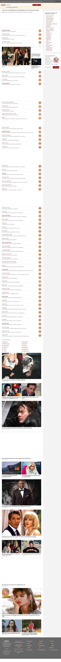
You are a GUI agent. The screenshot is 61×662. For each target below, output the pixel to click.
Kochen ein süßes (49, 45)
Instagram (20, 645)
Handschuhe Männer (49, 19)
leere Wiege (48, 34)
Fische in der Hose (49, 21)
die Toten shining (49, 50)
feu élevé (40, 643)
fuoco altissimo (29, 641)
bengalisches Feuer (6, 30)
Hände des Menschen (50, 18)
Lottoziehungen (33, 1)
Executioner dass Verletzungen (51, 23)
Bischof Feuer (25, 349)
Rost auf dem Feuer (6, 215)
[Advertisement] (21, 21)
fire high (28, 643)
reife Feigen (48, 46)
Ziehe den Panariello (39, 1)
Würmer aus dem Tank (50, 27)
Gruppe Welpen (49, 42)
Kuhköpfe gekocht (49, 47)
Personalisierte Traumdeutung (12, 7)
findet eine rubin (49, 33)
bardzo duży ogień (42, 649)
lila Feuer (5, 349)
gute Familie (48, 26)
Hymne (47, 41)
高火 (40, 647)
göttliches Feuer (6, 345)
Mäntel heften (48, 39)
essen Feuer (25, 343)
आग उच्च (52, 641)
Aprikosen (48, 31)
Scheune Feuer (5, 269)
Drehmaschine (48, 22)
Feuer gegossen (5, 323)
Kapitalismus (48, 38)
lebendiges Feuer (6, 343)
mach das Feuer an (6, 83)
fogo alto (28, 647)
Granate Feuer (5, 296)
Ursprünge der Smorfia (26, 1)
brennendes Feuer (6, 131)
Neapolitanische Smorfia (4, 1)
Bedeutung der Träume (12, 1)
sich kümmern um (49, 17)
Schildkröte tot (48, 35)
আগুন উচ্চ (52, 645)
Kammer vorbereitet (49, 29)
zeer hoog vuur (29, 649)
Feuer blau (25, 345)
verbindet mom (48, 25)
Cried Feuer (5, 347)
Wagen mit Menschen (50, 15)
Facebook (16, 645)
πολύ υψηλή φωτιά (54, 649)
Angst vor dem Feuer (6, 242)
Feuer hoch (41, 641)
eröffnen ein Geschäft (50, 30)
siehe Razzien (48, 37)
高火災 (52, 647)
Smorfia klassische (19, 1)
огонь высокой (41, 645)
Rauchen (47, 43)
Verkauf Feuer (25, 347)
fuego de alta (29, 645)
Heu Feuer (4, 173)
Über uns (6, 648)
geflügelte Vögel (49, 49)
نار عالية (52, 643)
